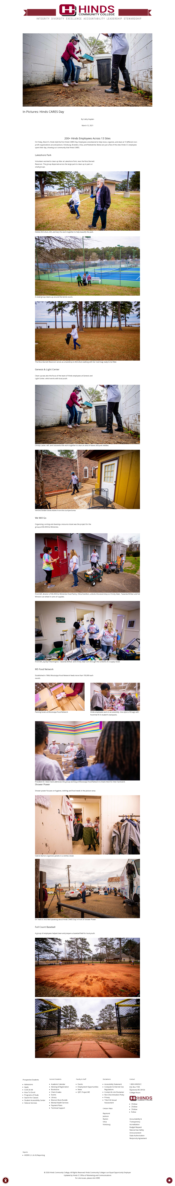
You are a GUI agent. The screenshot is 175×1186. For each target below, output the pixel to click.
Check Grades (56, 1092)
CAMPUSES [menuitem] (63, 25)
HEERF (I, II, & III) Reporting (34, 1155)
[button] (169, 1180)
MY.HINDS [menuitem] (132, 25)
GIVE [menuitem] (90, 25)
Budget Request (136, 1127)
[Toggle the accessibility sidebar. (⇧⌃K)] (6, 1180)
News (80, 1089)
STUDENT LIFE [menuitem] (50, 25)
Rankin (105, 1119)
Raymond (106, 1113)
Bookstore (55, 1089)
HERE (98, 1178)
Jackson (106, 1116)
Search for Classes (31, 1098)
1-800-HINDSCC (136, 1084)
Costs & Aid (28, 1090)
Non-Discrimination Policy (114, 1095)
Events (53, 1095)
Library (54, 1097)
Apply (26, 1087)
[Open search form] (138, 25)
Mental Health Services (59, 1103)
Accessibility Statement (113, 1084)
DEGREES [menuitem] (38, 25)
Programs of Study (31, 1095)
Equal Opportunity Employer (120, 1172)
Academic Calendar (58, 1084)
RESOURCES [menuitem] (120, 25)
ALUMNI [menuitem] (83, 25)
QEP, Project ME (84, 1092)
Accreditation (134, 1124)
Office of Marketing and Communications (95, 1175)
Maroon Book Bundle (59, 1100)
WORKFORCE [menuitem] (107, 25)
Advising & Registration (60, 1087)
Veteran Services (30, 1103)
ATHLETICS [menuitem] (98, 25)
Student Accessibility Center (34, 1100)
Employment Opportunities (88, 1087)
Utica (105, 1122)
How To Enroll (29, 1092)
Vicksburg (106, 1124)
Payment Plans (56, 1105)
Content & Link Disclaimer (114, 1092)
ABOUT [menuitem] (73, 25)
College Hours (135, 1092)
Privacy (107, 1097)
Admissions (28, 1084)
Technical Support (58, 1108)
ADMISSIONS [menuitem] (26, 25)
